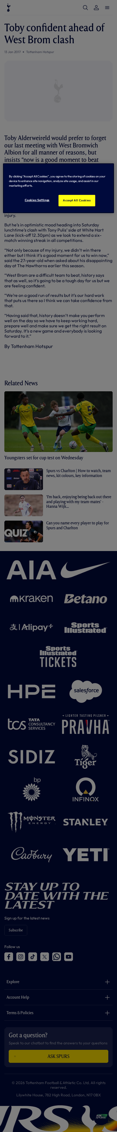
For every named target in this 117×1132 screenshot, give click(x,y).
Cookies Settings (37, 200)
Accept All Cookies (77, 200)
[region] (58, 188)
